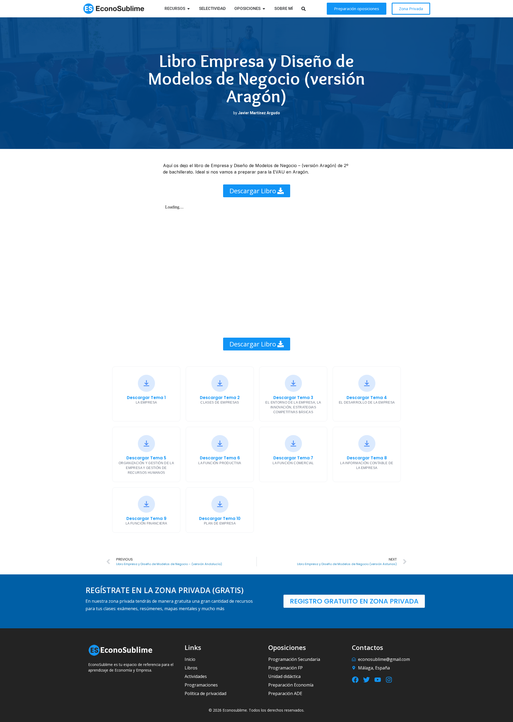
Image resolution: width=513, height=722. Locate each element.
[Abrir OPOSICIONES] (264, 9)
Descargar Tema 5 (146, 458)
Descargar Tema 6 (220, 458)
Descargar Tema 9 (146, 518)
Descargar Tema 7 (293, 458)
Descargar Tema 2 (220, 397)
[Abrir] (310, 9)
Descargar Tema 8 (367, 458)
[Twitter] (366, 679)
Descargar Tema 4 (367, 397)
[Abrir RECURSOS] (188, 9)
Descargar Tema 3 (293, 397)
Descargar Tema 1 (146, 397)
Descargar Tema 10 (219, 518)
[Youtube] (377, 679)
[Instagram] (389, 679)
